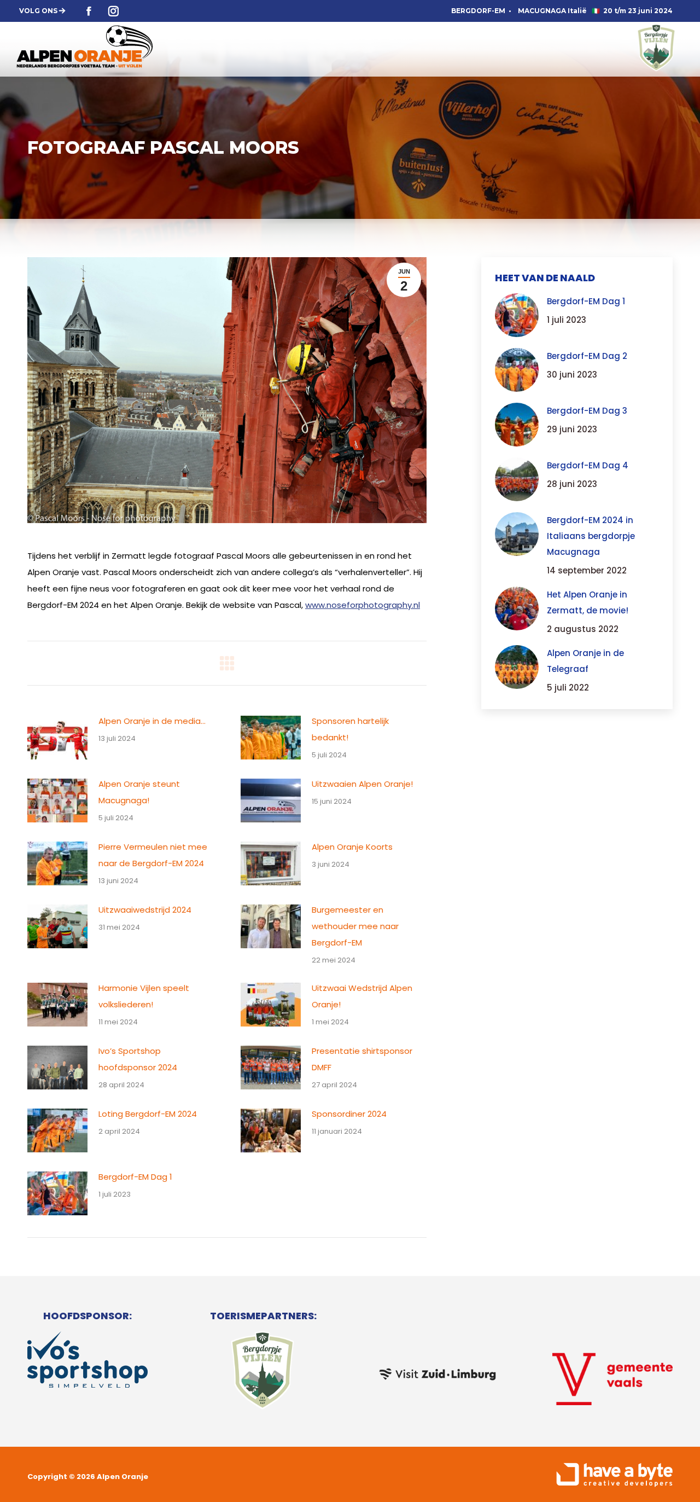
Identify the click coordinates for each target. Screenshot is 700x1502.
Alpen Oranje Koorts (352, 847)
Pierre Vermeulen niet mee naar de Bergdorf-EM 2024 (152, 855)
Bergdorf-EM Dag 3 (587, 410)
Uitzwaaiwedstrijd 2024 (144, 909)
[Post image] (57, 737)
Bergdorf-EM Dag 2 (587, 356)
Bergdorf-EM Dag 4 (587, 465)
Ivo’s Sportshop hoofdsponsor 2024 (137, 1059)
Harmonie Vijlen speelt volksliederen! (143, 996)
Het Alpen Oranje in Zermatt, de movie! (587, 602)
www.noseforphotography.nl (362, 605)
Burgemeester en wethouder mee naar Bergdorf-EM (355, 926)
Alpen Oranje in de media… (152, 721)
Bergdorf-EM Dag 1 (135, 1176)
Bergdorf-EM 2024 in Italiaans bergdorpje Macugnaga (591, 536)
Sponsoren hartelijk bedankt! (350, 729)
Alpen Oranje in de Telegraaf (585, 661)
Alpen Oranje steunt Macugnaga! (139, 792)
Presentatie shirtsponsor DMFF (362, 1059)
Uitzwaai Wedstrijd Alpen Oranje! (362, 996)
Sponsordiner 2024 (349, 1114)
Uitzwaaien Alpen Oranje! (362, 784)
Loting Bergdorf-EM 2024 (147, 1114)
